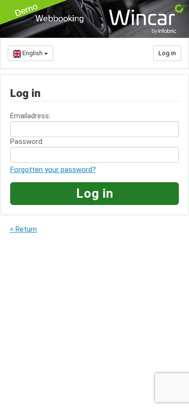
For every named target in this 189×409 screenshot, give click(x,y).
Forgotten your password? (53, 169)
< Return (23, 229)
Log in (167, 53)
